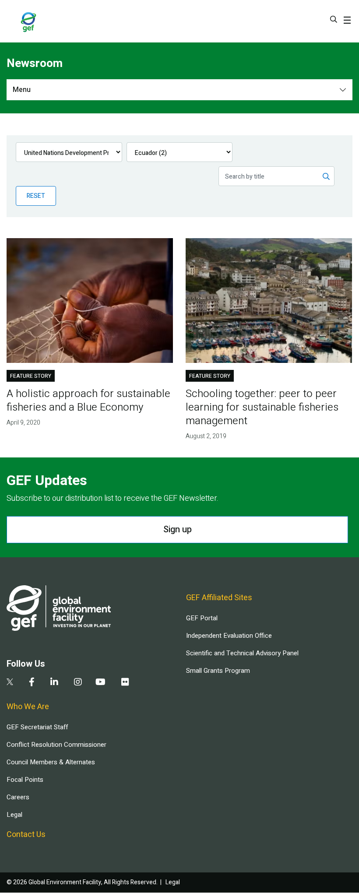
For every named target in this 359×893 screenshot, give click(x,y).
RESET (36, 195)
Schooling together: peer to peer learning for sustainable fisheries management (262, 407)
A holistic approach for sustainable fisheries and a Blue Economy (88, 400)
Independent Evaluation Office (229, 635)
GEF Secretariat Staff (37, 727)
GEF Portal (202, 618)
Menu (22, 89)
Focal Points (25, 779)
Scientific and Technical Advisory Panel (242, 653)
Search (333, 19)
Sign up (177, 529)
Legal (14, 814)
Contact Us (26, 834)
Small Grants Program (218, 670)
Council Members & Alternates (51, 762)
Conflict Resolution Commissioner (56, 744)
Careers (18, 797)
